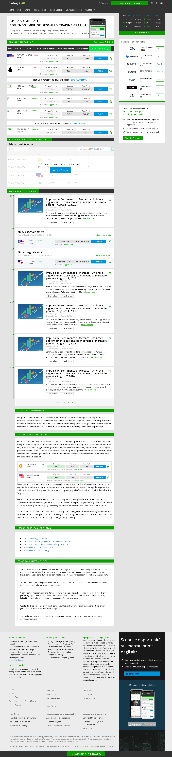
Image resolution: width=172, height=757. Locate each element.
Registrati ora (131, 673)
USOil (19, 67)
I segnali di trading (55, 654)
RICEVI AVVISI (100, 48)
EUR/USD (129, 19)
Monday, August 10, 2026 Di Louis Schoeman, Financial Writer (59, 347)
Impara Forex (40, 9)
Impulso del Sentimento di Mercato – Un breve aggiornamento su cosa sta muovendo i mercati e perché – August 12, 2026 (76, 275)
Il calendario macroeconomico (60, 649)
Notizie (11, 693)
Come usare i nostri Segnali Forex (22, 701)
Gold (148, 26)
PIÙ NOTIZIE (64, 402)
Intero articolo (88, 218)
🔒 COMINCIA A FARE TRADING (86, 753)
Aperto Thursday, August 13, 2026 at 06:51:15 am (35, 235)
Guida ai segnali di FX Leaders (58, 718)
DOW (128, 26)
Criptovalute (87, 690)
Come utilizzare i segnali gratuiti (61, 657)
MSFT (19, 111)
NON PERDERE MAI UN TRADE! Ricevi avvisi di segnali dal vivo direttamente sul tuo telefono (48, 48)
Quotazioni (90, 9)
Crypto (27, 9)
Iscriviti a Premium (60, 170)
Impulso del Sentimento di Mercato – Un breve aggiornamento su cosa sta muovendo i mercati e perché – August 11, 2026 (76, 308)
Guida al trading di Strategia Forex (61, 644)
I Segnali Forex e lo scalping (36, 550)
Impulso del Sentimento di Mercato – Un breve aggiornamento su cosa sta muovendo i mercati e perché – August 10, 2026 (76, 340)
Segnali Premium (15, 705)
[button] (156, 3)
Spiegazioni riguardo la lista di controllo (62, 714)
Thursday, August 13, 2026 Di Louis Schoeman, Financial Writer (59, 208)
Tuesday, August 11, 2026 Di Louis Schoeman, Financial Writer (59, 314)
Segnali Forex (15, 9)
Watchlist (104, 3)
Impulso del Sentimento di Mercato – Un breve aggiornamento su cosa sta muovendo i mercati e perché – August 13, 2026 (76, 202)
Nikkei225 (21, 86)
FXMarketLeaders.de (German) (58, 725)
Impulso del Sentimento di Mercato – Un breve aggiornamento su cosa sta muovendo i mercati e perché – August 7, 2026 (76, 373)
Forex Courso (51, 694)
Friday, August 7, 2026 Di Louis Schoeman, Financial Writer (59, 380)
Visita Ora (160, 48)
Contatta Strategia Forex (92, 718)
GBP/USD (149, 19)
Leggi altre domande (17, 660)
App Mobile (87, 728)
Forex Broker (56, 9)
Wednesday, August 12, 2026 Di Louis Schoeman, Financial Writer (59, 282)
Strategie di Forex (74, 9)
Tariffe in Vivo (88, 694)
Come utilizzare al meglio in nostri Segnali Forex (45, 544)
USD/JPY (129, 23)
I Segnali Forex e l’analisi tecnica (38, 547)
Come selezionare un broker (59, 652)
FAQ (47, 702)
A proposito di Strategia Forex (95, 714)
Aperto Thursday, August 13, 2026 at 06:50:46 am (35, 255)
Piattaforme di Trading (18, 725)
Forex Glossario (52, 706)
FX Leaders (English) (53, 722)
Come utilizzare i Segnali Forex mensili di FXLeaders (47, 541)
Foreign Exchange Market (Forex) (61, 641)
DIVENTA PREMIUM (79, 80)
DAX (147, 23)
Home (11, 689)
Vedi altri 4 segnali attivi (103, 235)
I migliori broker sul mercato (59, 647)
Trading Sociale (89, 698)
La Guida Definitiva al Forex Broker (22, 718)
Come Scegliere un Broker (19, 722)
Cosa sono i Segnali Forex (35, 538)
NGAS (19, 98)
